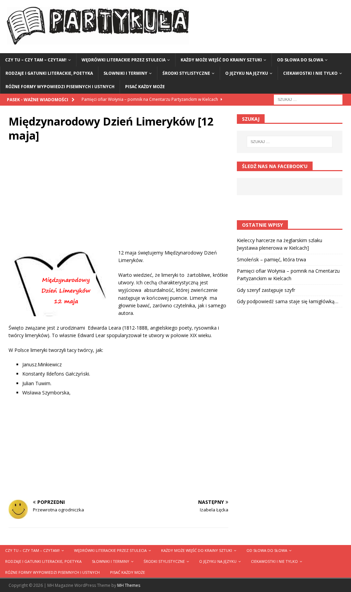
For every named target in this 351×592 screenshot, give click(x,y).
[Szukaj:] (308, 99)
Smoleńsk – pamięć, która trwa (271, 259)
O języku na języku (246, 73)
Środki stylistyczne (186, 73)
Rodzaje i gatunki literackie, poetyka (49, 73)
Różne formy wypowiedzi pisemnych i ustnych (59, 87)
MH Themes (128, 585)
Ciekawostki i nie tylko (310, 73)
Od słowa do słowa (300, 60)
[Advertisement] (118, 201)
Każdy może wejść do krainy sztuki (221, 60)
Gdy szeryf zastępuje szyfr (266, 290)
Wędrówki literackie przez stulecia (124, 60)
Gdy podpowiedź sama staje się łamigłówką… (287, 301)
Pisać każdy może (145, 87)
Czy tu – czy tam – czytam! (35, 60)
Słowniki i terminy (125, 73)
